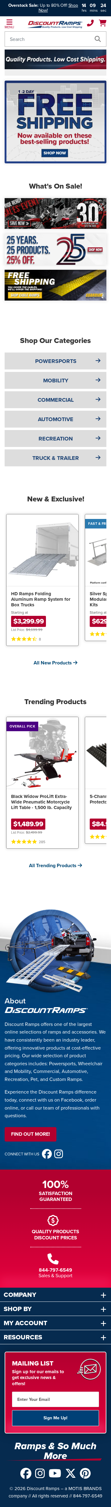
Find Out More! (30, 1134)
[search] (97, 39)
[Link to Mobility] (98, 380)
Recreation (56, 438)
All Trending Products (53, 865)
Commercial (56, 400)
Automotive (55, 419)
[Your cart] (102, 23)
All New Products (53, 662)
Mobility (55, 380)
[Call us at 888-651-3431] (90, 23)
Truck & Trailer (55, 458)
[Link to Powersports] (98, 361)
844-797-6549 (55, 1270)
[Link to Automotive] (98, 419)
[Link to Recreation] (98, 438)
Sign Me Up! (55, 1418)
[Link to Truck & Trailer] (98, 458)
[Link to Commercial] (98, 400)
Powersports (55, 361)
